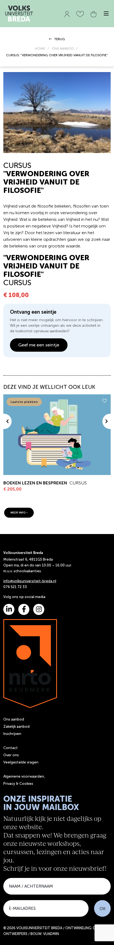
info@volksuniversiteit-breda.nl (29, 581)
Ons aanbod (13, 719)
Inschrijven (12, 734)
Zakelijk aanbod (16, 726)
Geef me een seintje (38, 345)
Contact (10, 748)
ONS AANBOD (63, 48)
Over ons (11, 755)
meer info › (19, 512)
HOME (40, 48)
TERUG (59, 39)
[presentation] (7, 421)
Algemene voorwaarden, (24, 776)
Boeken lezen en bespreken (35, 483)
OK (102, 908)
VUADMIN (51, 934)
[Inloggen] (66, 13)
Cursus (78, 483)
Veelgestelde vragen (20, 762)
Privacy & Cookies (18, 783)
